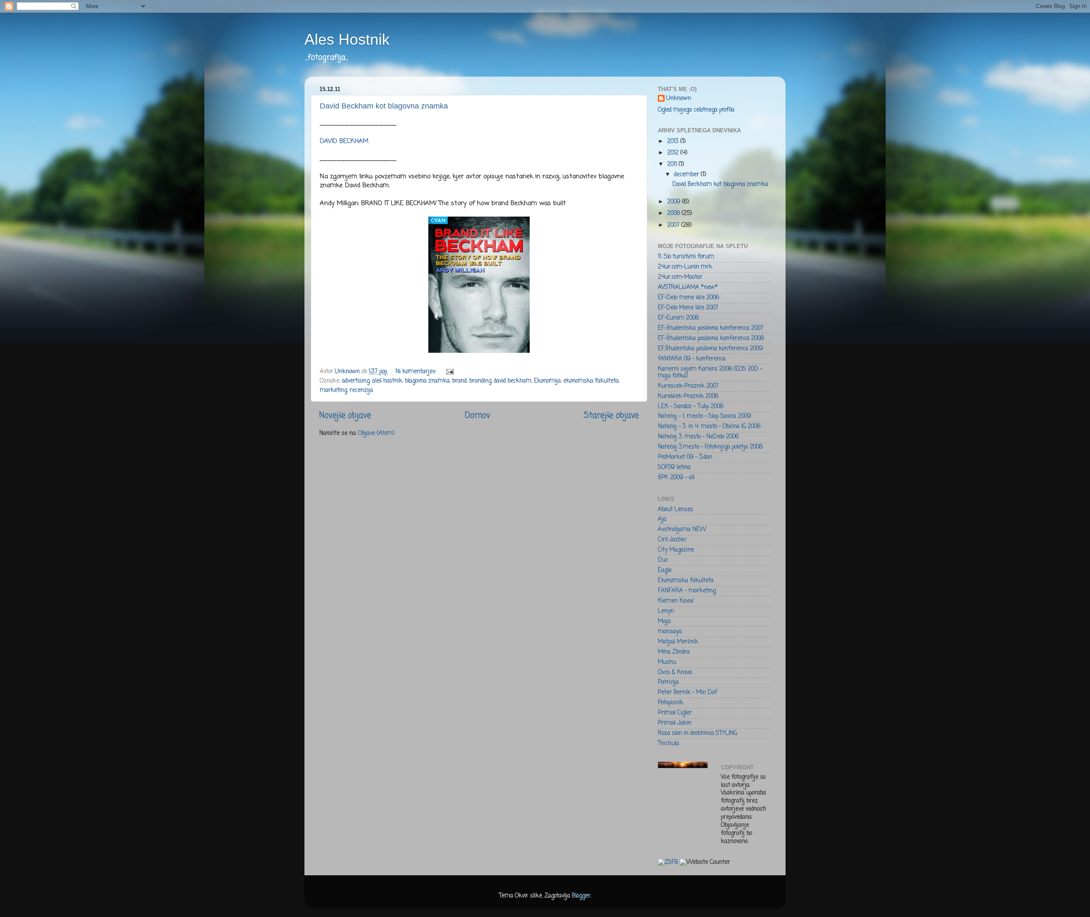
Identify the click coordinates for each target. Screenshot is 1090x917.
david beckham (512, 381)
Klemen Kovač (676, 601)
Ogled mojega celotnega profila (696, 110)
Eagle (664, 570)
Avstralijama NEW (682, 529)
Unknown (678, 99)
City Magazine (676, 550)
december (687, 174)
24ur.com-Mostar (680, 277)
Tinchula (668, 743)
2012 (673, 153)
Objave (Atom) (376, 433)
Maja (664, 621)
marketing (333, 390)
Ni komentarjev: (417, 371)
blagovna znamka (427, 381)
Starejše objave (611, 416)
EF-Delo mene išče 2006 (688, 297)
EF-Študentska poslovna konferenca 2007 (710, 328)
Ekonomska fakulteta (686, 580)
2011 (673, 164)
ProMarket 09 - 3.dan (685, 457)
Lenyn (666, 611)
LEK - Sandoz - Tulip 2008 (690, 406)
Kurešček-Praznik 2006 (688, 396)
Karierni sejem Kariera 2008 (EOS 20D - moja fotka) (710, 372)
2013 (673, 141)
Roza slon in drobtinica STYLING (697, 733)
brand (459, 381)
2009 (674, 201)
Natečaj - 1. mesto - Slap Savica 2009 (704, 416)
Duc (663, 560)
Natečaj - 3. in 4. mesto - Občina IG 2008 (709, 426)
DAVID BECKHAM (344, 141)
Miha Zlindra (674, 652)
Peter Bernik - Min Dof (687, 692)
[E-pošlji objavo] (449, 371)
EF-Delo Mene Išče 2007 (688, 307)
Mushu (667, 662)
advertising (356, 381)
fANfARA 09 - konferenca (692, 358)
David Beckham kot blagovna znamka (384, 106)
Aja (662, 519)
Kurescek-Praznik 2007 (688, 386)
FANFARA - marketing (687, 590)
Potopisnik (670, 702)
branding (480, 381)
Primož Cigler (675, 712)
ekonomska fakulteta (591, 381)
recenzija (361, 390)
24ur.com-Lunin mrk (685, 267)
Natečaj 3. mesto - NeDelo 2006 (698, 436)
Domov (477, 416)
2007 (674, 225)
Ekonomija (547, 381)
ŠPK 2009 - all (676, 477)
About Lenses (675, 509)
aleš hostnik (387, 381)
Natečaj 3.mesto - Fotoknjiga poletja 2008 (710, 447)
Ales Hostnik (347, 39)
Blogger (581, 895)
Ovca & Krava (675, 672)
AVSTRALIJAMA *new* (688, 287)
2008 (674, 213)
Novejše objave (345, 416)
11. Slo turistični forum (686, 256)
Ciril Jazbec (672, 539)
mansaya (670, 631)
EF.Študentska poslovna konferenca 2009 (710, 348)
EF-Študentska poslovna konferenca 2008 (711, 338)
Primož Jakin (674, 723)
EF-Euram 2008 (678, 318)
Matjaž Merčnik (678, 641)
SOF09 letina (674, 467)
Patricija (668, 682)
